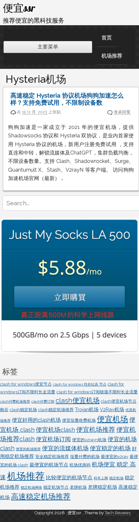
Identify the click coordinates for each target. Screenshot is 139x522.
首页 (107, 38)
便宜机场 (112, 419)
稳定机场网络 (31, 487)
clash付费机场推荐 (15, 401)
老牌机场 (78, 487)
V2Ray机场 (112, 409)
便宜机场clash (55, 429)
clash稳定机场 (23, 409)
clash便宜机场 (78, 400)
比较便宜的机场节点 (69, 477)
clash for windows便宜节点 (26, 384)
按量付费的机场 (85, 456)
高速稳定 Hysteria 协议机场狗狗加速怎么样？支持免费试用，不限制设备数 (66, 99)
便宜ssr (19, 7)
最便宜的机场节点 (48, 464)
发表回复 (122, 112)
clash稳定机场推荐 (56, 409)
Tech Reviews (118, 512)
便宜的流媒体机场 (65, 448)
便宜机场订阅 (53, 439)
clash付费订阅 (42, 401)
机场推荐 (112, 56)
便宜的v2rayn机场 (89, 439)
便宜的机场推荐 (28, 449)
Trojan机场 (87, 409)
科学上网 (101, 478)
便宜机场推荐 (95, 429)
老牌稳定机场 (102, 487)
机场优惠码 (80, 465)
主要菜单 (47, 46)
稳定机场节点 (56, 487)
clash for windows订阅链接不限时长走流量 (97, 391)
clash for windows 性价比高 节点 (79, 384)
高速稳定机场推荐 (40, 496)
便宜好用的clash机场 (36, 420)
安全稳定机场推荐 (52, 456)
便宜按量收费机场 (79, 420)
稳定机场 (116, 478)
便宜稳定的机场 (110, 448)
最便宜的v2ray (114, 456)
